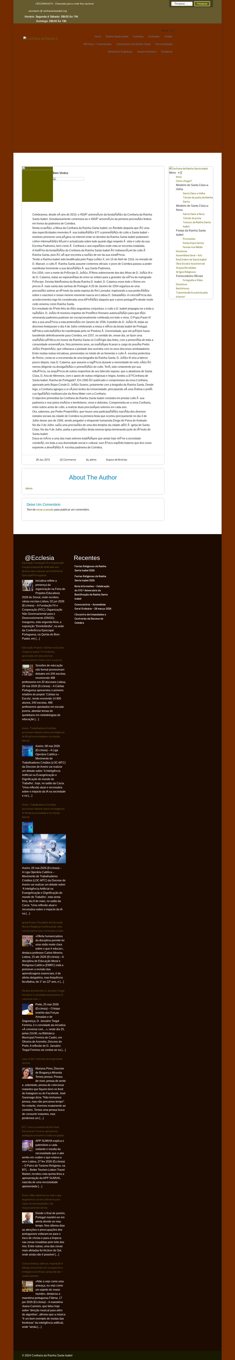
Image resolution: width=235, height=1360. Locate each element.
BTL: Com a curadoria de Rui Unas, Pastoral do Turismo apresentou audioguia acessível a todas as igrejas (43, 1131)
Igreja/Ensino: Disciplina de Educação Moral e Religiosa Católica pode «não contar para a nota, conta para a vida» (43, 926)
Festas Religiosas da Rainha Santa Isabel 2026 (90, 568)
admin (93, 459)
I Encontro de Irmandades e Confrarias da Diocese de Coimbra (90, 618)
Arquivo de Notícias (116, 459)
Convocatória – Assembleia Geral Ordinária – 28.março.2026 (92, 606)
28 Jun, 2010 (43, 459)
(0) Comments (67, 459)
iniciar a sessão (45, 509)
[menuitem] (97, 36)
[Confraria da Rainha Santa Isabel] (191, 169)
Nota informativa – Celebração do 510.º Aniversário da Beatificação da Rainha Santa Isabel (91, 592)
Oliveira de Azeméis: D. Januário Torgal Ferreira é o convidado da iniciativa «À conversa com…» (43, 994)
